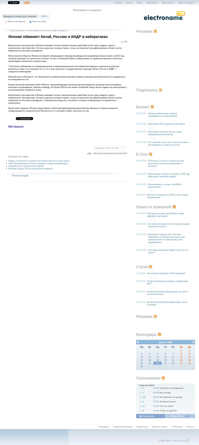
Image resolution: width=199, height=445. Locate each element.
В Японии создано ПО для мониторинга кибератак (30, 169)
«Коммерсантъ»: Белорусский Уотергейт (26, 166)
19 (158, 360)
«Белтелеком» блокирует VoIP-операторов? (166, 273)
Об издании (104, 427)
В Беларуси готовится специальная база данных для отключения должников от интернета (166, 163)
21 (173, 360)
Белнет (129, 3)
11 (150, 357)
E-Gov (139, 3)
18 (150, 360)
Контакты (190, 427)
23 (190, 360)
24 (142, 363)
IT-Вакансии (177, 427)
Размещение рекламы (122, 427)
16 (190, 357)
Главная (118, 3)
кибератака (108, 153)
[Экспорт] (27, 3)
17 (142, 360)
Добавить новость (160, 427)
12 (158, 357)
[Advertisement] (68, 136)
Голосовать (149, 416)
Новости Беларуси (186, 3)
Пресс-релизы (168, 3)
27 (165, 363)
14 (173, 357)
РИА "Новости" (16, 126)
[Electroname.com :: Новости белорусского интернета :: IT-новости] (164, 22)
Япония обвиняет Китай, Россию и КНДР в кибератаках (47, 31)
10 (142, 357)
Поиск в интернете (16, 21)
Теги (95, 153)
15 (181, 357)
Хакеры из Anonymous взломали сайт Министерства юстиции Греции (38, 161)
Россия (115, 153)
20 (165, 360)
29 (181, 363)
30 (190, 363)
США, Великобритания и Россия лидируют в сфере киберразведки (37, 163)
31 (142, 366)
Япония (100, 153)
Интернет (21, 31)
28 (173, 363)
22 (181, 360)
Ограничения (142, 427)
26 (158, 363)
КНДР (125, 153)
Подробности (152, 3)
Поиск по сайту (39, 21)
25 (150, 363)
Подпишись (147, 90)
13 (165, 357)
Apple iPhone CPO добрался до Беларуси (166, 124)
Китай (120, 153)
